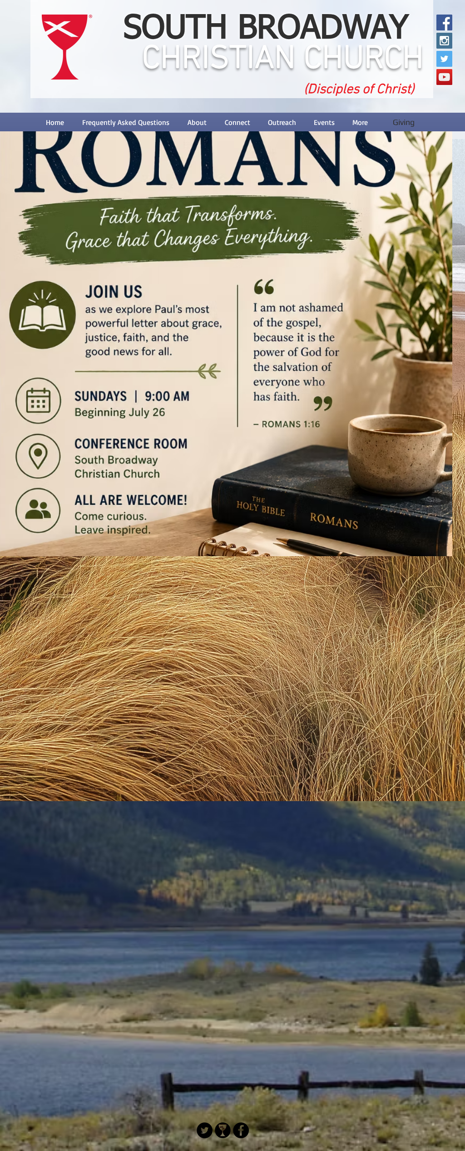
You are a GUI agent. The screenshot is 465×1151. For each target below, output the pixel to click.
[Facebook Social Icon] (444, 22)
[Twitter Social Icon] (444, 59)
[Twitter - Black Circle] (205, 1130)
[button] (197, 122)
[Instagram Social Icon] (444, 41)
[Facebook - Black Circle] (241, 1130)
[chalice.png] (223, 1130)
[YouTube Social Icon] (444, 77)
